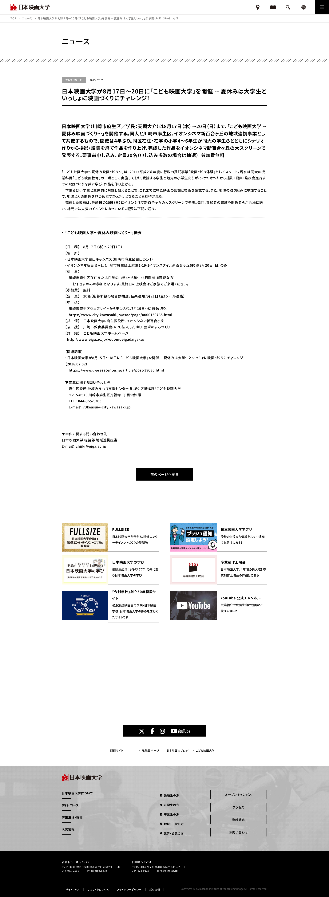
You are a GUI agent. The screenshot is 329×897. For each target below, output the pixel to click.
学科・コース (70, 805)
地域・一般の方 (174, 824)
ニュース (27, 18)
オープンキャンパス (238, 795)
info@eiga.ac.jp (97, 870)
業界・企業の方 (174, 833)
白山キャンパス (141, 862)
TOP (13, 18)
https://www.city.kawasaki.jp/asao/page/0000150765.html (120, 314)
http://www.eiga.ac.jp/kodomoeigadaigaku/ (105, 339)
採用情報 (154, 889)
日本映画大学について (77, 793)
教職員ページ (150, 750)
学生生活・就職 (72, 817)
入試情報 (68, 829)
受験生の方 (171, 795)
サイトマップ (73, 889)
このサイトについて (98, 889)
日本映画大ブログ (177, 750)
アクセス (238, 807)
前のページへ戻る (164, 474)
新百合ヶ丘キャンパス (76, 862)
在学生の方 (171, 805)
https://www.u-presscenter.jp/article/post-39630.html (114, 370)
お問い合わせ (238, 832)
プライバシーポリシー (129, 889)
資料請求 (238, 820)
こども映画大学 (205, 750)
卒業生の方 (171, 814)
